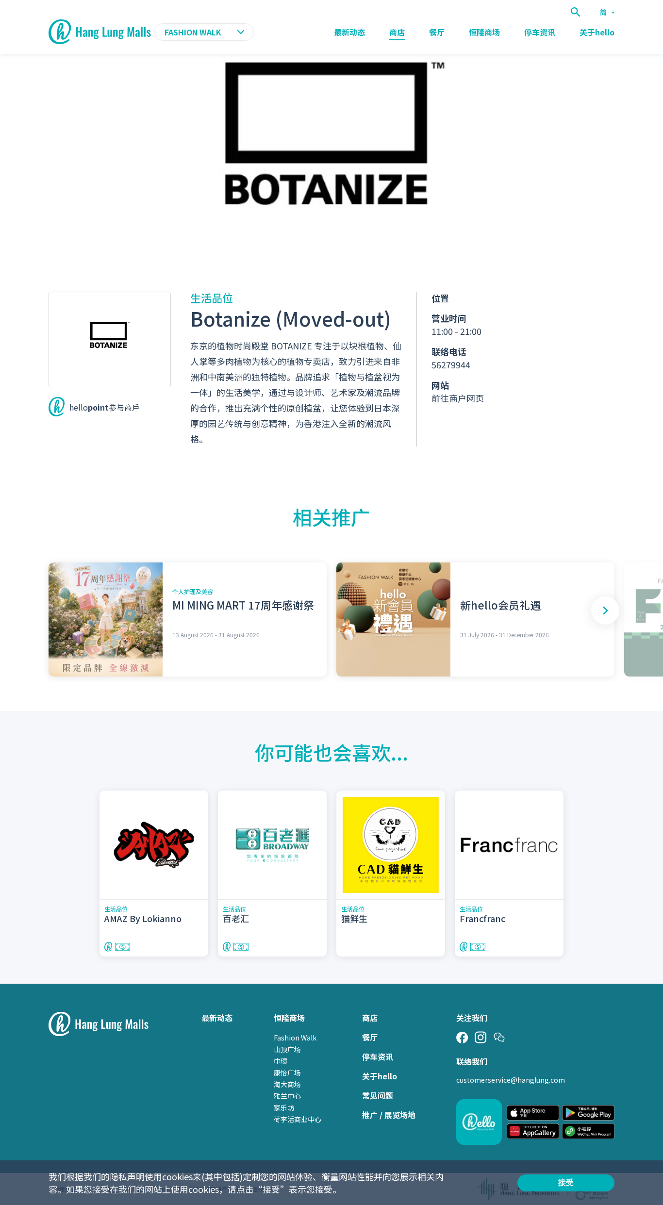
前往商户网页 (457, 398)
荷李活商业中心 (297, 1119)
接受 (566, 1182)
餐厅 (437, 32)
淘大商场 (287, 1084)
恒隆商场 (484, 32)
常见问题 (377, 1095)
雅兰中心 (287, 1096)
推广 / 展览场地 (388, 1115)
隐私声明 (127, 1176)
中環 (280, 1061)
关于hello (597, 32)
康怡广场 (287, 1072)
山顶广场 (287, 1049)
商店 (397, 32)
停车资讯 (539, 32)
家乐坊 (284, 1107)
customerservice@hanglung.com (510, 1080)
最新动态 (349, 32)
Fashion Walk (295, 1037)
